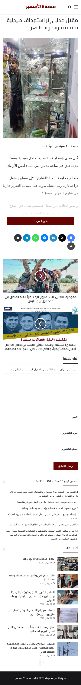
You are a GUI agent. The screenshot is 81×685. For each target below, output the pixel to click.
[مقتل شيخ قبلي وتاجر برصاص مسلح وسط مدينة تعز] (67, 581)
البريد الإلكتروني (70, 433)
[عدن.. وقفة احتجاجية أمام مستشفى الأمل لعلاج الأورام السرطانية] (67, 632)
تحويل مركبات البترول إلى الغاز (38, 558)
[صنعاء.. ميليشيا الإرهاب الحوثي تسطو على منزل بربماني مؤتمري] (67, 615)
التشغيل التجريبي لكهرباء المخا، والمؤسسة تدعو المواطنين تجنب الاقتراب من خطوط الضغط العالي (31, 647)
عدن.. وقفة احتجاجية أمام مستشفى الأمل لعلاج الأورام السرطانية (31, 629)
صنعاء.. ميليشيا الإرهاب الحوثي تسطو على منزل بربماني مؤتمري (31, 612)
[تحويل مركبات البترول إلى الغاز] (67, 564)
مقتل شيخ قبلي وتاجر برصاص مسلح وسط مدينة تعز (32, 577)
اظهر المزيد (41, 221)
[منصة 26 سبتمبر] (40, 7)
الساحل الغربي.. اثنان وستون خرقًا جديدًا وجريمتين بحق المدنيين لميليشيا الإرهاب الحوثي (32, 596)
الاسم (75, 417)
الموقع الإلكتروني (69, 449)
